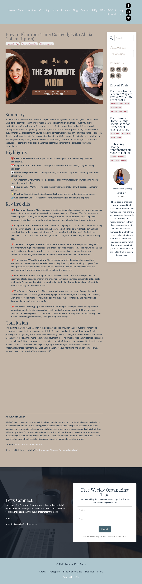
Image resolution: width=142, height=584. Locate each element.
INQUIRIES (98, 10)
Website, (19, 444)
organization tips (12, 44)
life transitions (116, 107)
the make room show (29, 44)
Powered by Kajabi (71, 577)
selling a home (116, 137)
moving (124, 160)
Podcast (65, 10)
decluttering (115, 133)
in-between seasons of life (120, 103)
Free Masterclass (72, 571)
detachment (126, 133)
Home (11, 10)
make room (115, 160)
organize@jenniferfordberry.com (21, 524)
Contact (84, 10)
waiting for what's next (119, 111)
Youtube (38, 444)
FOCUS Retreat (111, 12)
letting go (121, 156)
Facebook (29, 444)
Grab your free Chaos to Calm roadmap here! (57, 450)
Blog (75, 10)
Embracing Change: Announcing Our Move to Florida (120, 148)
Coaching (44, 10)
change (113, 156)
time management (46, 44)
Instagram (54, 571)
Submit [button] (104, 529)
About (21, 10)
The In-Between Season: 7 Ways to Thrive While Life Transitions (121, 95)
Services (31, 10)
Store (55, 10)
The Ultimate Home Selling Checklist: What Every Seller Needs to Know (120, 123)
